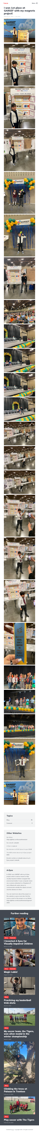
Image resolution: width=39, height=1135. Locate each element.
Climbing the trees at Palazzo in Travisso (15, 1090)
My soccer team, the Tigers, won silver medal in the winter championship (19, 1034)
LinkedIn (16, 843)
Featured (9, 823)
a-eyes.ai (14, 846)
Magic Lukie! (10, 972)
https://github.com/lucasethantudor (17, 839)
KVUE (30, 849)
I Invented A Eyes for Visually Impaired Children (18, 942)
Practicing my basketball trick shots (17, 1001)
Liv (13, 1129)
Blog (8, 820)
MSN (8, 855)
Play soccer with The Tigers (19, 1120)
